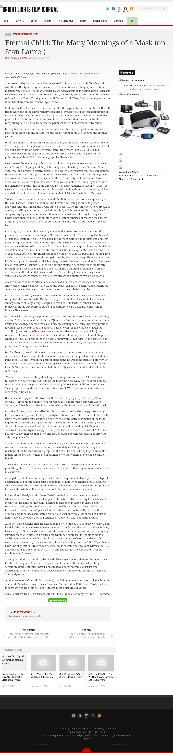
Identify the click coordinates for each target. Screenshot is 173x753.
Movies (34, 21)
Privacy (87, 738)
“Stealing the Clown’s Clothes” (46, 331)
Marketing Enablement (131, 179)
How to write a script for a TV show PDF (140, 175)
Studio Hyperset (53, 735)
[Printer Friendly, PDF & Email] (57, 601)
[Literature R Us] (120, 161)
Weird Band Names (129, 172)
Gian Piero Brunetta (16, 58)
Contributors (100, 21)
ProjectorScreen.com (141, 85)
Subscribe (119, 21)
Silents (35, 34)
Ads (132, 21)
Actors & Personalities (22, 34)
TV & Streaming (65, 21)
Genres (47, 21)
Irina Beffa (91, 735)
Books (83, 21)
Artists (20, 21)
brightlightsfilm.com (105, 728)
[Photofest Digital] (120, 154)
